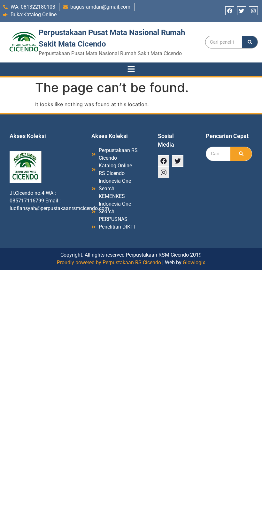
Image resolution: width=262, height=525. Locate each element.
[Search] (250, 42)
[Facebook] (229, 10)
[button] (131, 69)
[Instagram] (253, 10)
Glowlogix (194, 262)
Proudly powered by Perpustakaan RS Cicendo (109, 262)
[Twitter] (241, 10)
